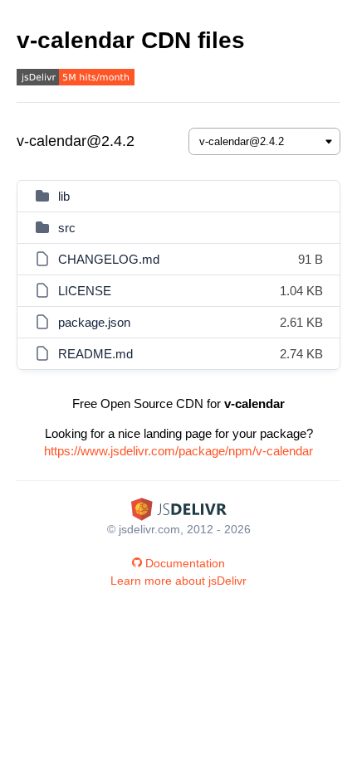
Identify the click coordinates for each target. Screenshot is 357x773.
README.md (95, 354)
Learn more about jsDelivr (178, 580)
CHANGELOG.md (108, 259)
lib (64, 196)
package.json (94, 322)
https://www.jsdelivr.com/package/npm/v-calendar (178, 451)
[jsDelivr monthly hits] (75, 79)
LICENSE (84, 291)
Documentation (185, 563)
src (67, 228)
